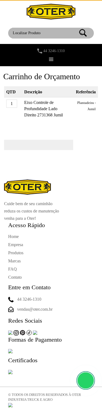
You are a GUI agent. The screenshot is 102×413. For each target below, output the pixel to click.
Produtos (15, 252)
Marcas (14, 261)
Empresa (15, 244)
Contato (15, 277)
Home (13, 236)
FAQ (12, 269)
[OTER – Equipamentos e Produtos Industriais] (51, 11)
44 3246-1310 (54, 51)
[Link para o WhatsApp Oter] (86, 380)
